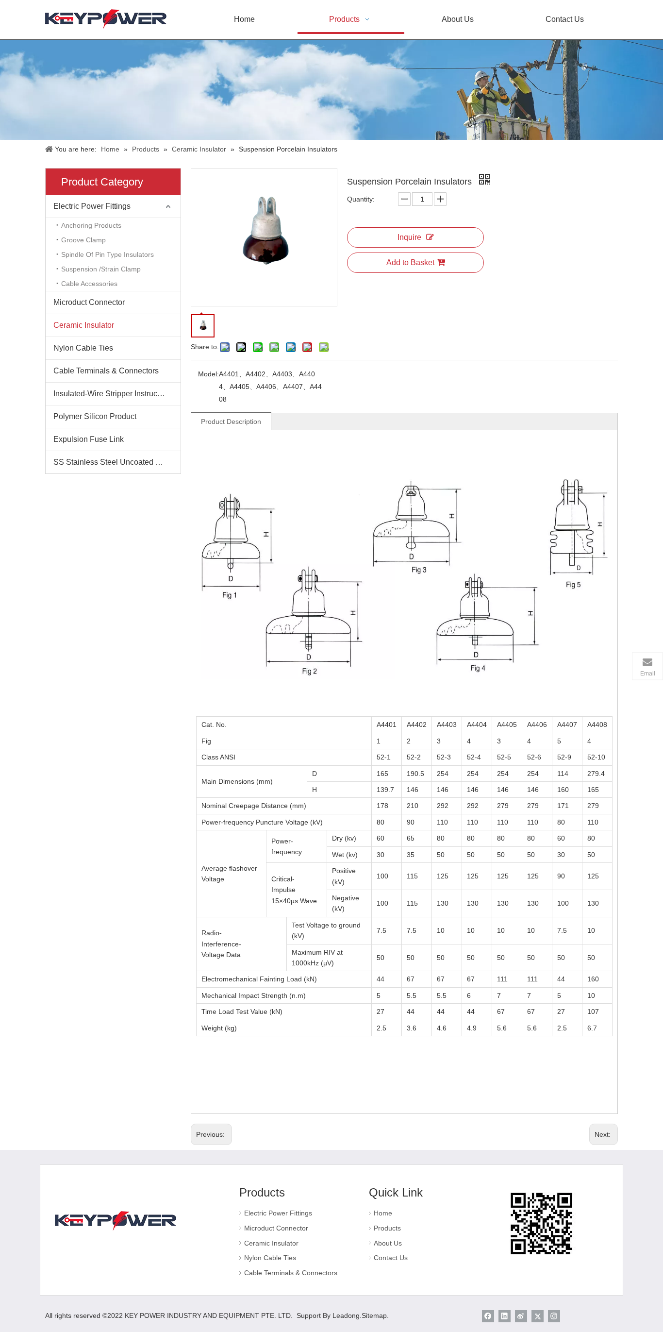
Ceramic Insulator (83, 325)
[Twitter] (537, 1316)
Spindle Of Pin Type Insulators (107, 254)
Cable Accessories (89, 283)
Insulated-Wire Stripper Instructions (113, 393)
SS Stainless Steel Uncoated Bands (115, 462)
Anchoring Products (91, 225)
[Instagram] (554, 1316)
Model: (208, 374)
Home (383, 1213)
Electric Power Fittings (92, 206)
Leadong (346, 1315)
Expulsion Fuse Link (88, 439)
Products (387, 1228)
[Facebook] (488, 1316)
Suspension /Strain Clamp (101, 269)
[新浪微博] (521, 1316)
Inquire (409, 237)
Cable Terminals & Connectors (106, 371)
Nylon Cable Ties (83, 348)
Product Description (231, 421)
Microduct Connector (89, 302)
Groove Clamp (83, 240)
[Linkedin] (504, 1316)
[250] (115, 1220)
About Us (388, 1243)
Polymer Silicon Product (94, 416)
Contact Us (391, 1258)
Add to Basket (410, 262)
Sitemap (374, 1315)
